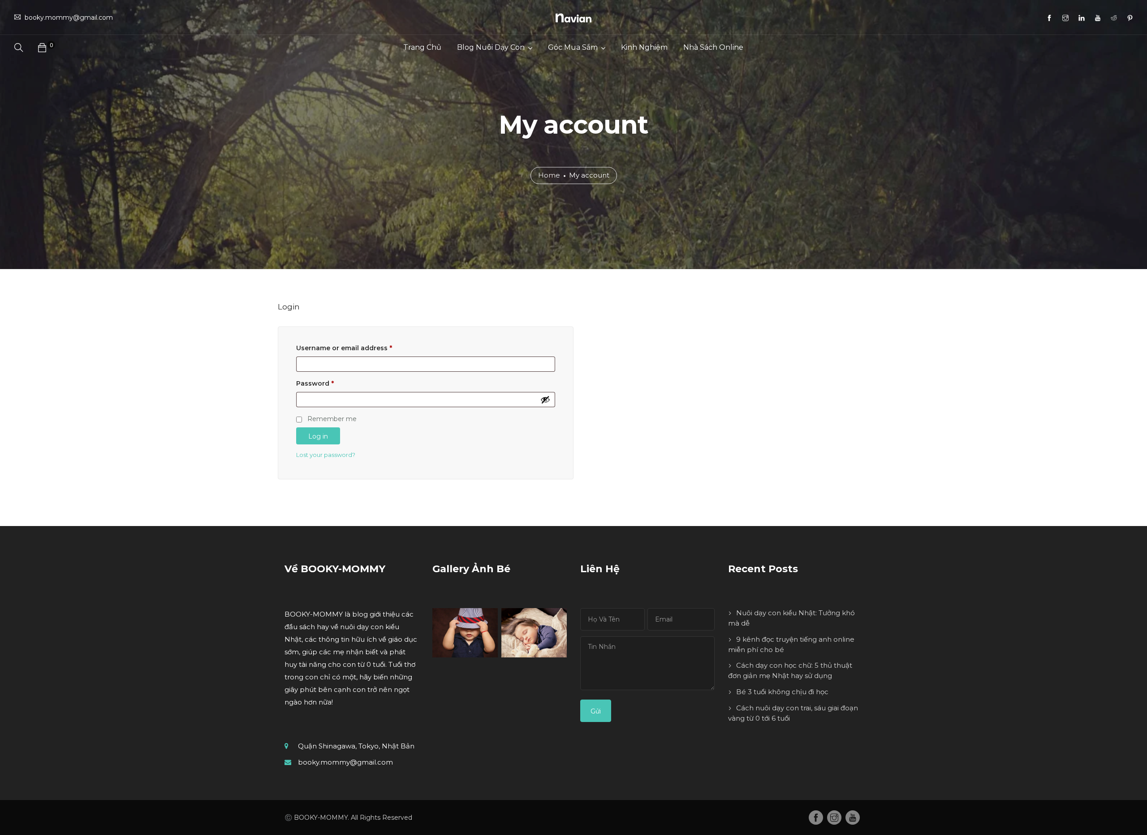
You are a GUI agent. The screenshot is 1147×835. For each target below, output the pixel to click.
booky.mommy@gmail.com (345, 762)
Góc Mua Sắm (573, 47)
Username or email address (344, 348)
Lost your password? (325, 454)
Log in (318, 436)
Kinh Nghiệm (644, 47)
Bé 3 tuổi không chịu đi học (782, 691)
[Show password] (545, 399)
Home (549, 175)
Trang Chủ (422, 47)
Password (315, 383)
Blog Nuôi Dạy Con (491, 47)
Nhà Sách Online (713, 47)
